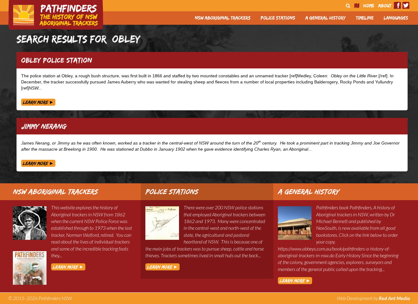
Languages (396, 18)
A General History (325, 18)
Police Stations (278, 18)
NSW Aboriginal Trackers (223, 18)
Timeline (365, 18)
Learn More (38, 102)
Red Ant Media (394, 298)
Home (368, 6)
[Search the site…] (348, 6)
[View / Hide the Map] (356, 6)
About (384, 6)
